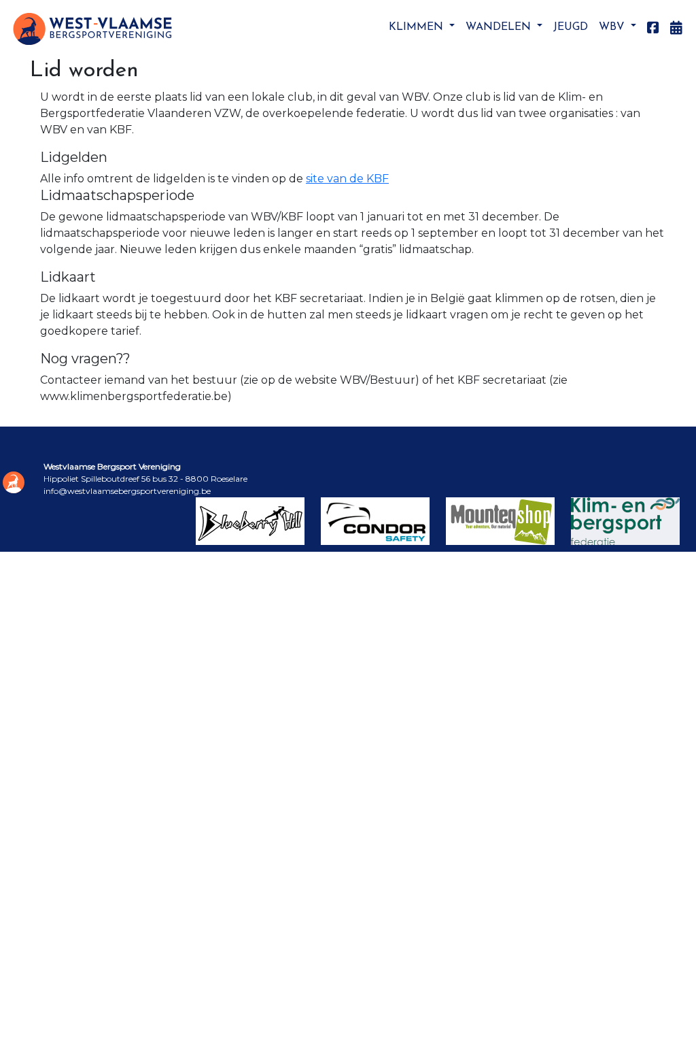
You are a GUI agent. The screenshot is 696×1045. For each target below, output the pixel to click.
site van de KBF (347, 178)
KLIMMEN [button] (418, 27)
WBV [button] (613, 27)
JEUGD (570, 27)
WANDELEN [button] (500, 27)
